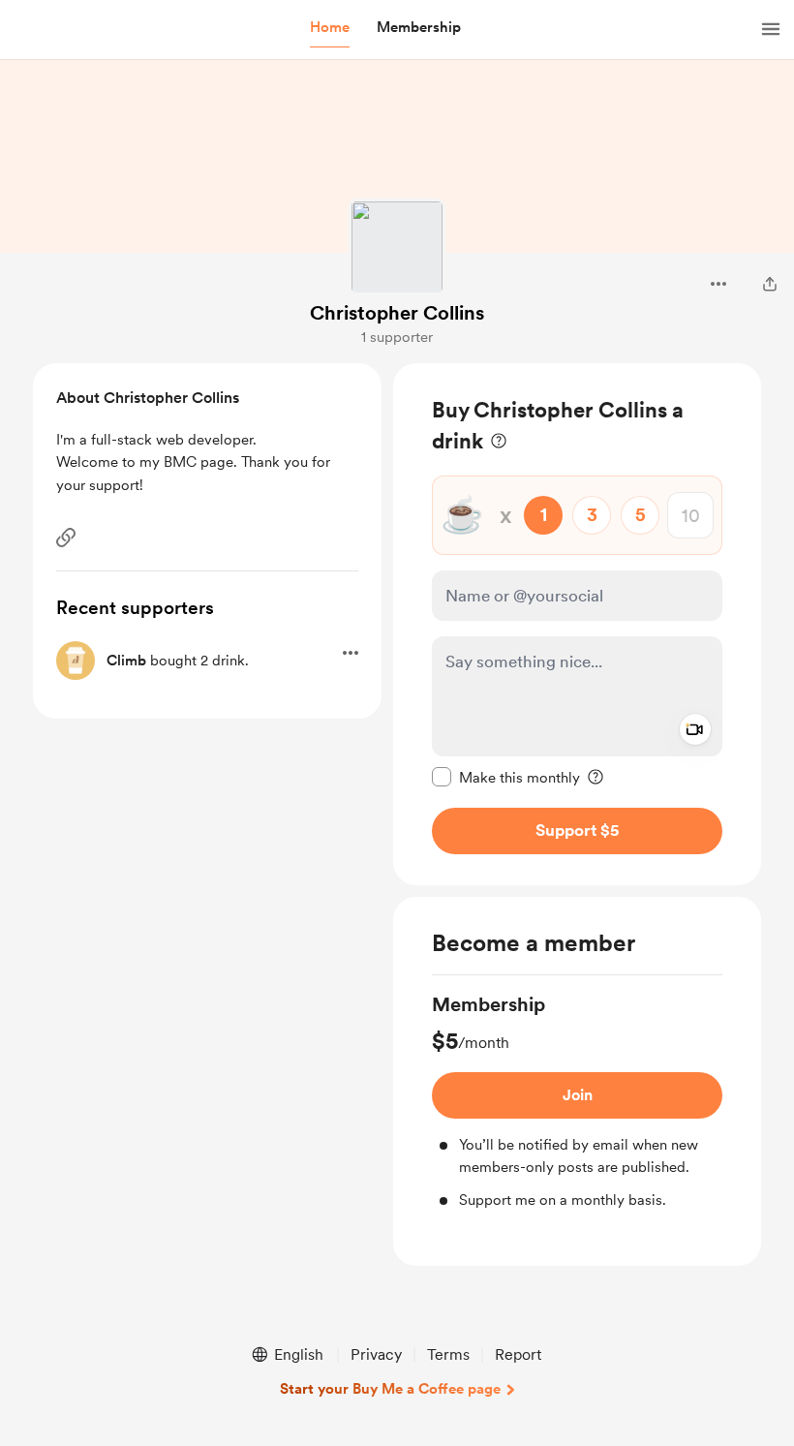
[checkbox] (506, 776)
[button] (329, 28)
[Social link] (66, 537)
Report (518, 1354)
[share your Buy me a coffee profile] (770, 283)
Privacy (376, 1354)
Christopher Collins (397, 312)
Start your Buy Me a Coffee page (390, 1389)
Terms (448, 1354)
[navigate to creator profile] (397, 247)
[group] (577, 1101)
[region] (577, 624)
